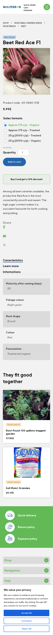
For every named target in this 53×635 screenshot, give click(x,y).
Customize (26, 621)
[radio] (22, 125)
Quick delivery (27, 515)
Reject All (26, 629)
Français (28, 10)
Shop (6, 23)
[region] (26, 610)
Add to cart (14, 161)
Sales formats (12, 118)
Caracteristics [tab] (13, 260)
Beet (23, 26)
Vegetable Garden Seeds (28, 23)
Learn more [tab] (11, 266)
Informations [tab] (12, 271)
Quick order (30, 5)
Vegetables (9, 26)
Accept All (26, 613)
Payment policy (27, 538)
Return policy (26, 527)
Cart (26, 8)
